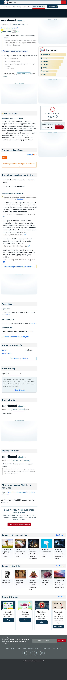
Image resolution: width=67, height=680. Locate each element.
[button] (38, 7)
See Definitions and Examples (52, 120)
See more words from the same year (15, 337)
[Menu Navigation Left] (2, 6)
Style (4, 373)
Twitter (30, 653)
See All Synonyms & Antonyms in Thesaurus (19, 164)
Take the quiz (58, 626)
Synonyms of (9, 28)
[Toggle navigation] (2, 2)
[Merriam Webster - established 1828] (6, 2)
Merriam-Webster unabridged (19, 524)
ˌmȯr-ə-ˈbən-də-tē (23, 74)
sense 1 (34, 323)
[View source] (4, 217)
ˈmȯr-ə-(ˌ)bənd (17, 24)
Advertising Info (28, 648)
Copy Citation (20, 390)
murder (7, 315)
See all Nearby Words (19, 358)
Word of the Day (52, 113)
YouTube (36, 653)
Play (8, 620)
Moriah (4, 350)
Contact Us (38, 648)
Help (7, 648)
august (51, 116)
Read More (20, 199)
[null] (57, 116)
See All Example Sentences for (18, 267)
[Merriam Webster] (52, 109)
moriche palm (7, 353)
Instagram (42, 653)
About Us (13, 648)
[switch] (9, 31)
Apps (19, 648)
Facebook (24, 653)
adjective (21, 20)
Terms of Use (57, 648)
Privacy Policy (47, 648)
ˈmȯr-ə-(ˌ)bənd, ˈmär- (20, 460)
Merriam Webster (5, 640)
